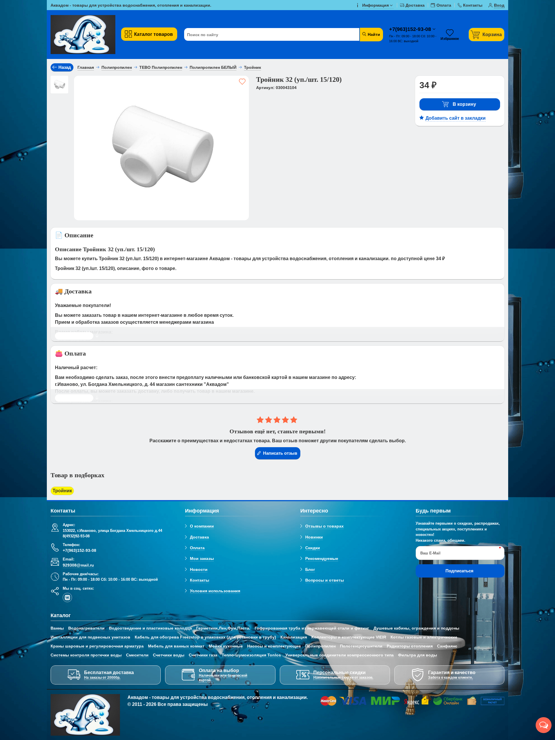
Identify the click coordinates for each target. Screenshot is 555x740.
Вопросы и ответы (324, 580)
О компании (202, 526)
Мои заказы (202, 558)
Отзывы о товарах (324, 526)
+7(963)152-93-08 (410, 29)
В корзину (464, 104)
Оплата (197, 547)
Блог (310, 569)
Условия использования (215, 591)
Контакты (199, 580)
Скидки (312, 547)
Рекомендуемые (321, 558)
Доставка (199, 537)
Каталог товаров (153, 34)
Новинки (314, 537)
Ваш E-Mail (430, 553)
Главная (85, 67)
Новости (199, 569)
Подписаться (459, 570)
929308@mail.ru (78, 565)
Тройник (62, 490)
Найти (373, 34)
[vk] (67, 597)
